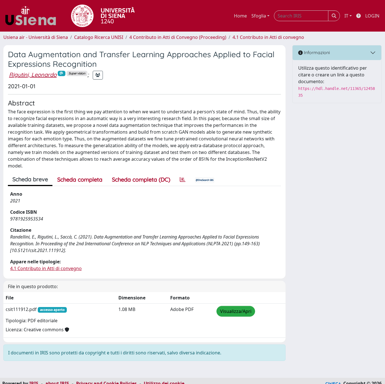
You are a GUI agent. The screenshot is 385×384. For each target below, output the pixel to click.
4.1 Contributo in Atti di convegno (268, 37)
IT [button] (346, 16)
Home (240, 16)
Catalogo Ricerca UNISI (98, 37)
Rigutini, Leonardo (33, 74)
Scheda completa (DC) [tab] (141, 179)
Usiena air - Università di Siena (35, 37)
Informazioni (316, 52)
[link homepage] (32, 15)
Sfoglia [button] (258, 16)
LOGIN (372, 16)
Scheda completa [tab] (79, 179)
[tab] (182, 180)
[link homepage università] (103, 15)
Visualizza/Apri (235, 311)
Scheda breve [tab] (30, 179)
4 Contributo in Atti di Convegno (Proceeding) (177, 37)
